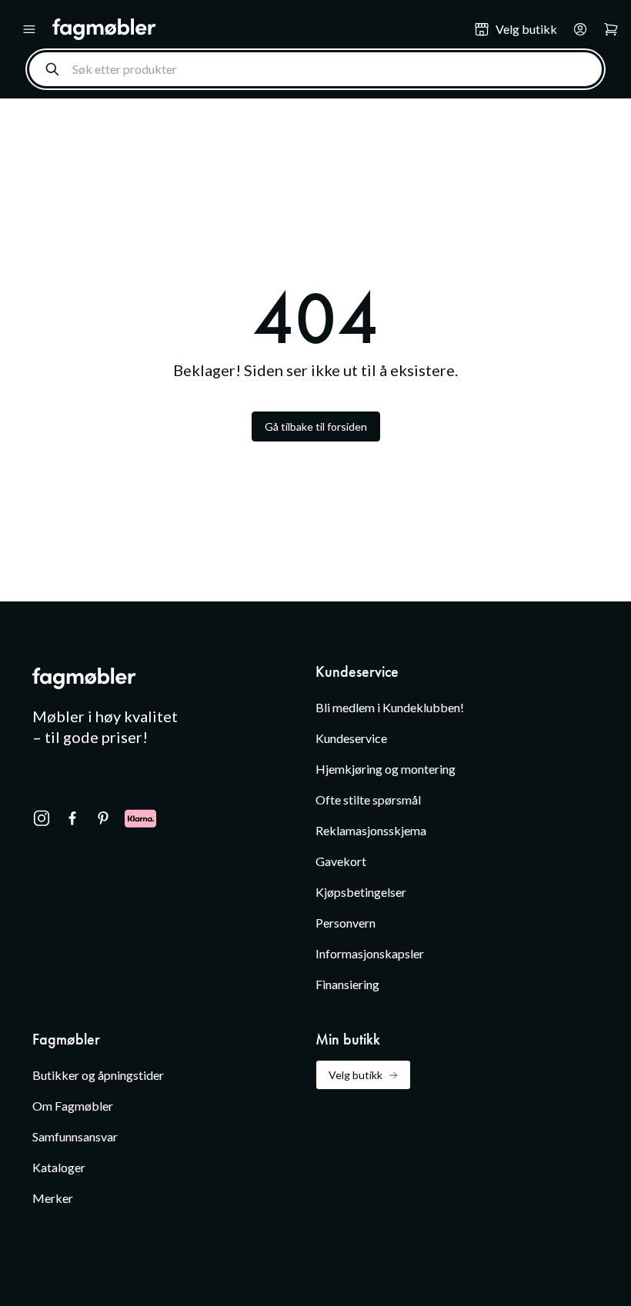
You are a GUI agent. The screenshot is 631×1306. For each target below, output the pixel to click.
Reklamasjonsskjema (371, 830)
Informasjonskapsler (370, 953)
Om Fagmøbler (72, 1105)
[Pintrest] (103, 818)
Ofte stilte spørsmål (368, 799)
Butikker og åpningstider (98, 1075)
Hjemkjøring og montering (386, 768)
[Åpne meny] (29, 29)
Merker (52, 1198)
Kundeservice (351, 738)
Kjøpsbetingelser (361, 892)
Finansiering (347, 984)
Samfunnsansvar (75, 1136)
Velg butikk (355, 1074)
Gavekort (341, 861)
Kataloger (58, 1167)
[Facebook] (72, 818)
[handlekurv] (575, 29)
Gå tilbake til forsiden (316, 426)
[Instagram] (41, 818)
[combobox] (315, 69)
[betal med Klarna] (140, 818)
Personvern (346, 922)
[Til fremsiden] (252, 29)
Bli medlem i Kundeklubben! (390, 707)
